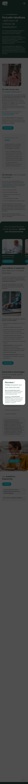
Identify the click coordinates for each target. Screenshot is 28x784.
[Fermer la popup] (23, 381)
